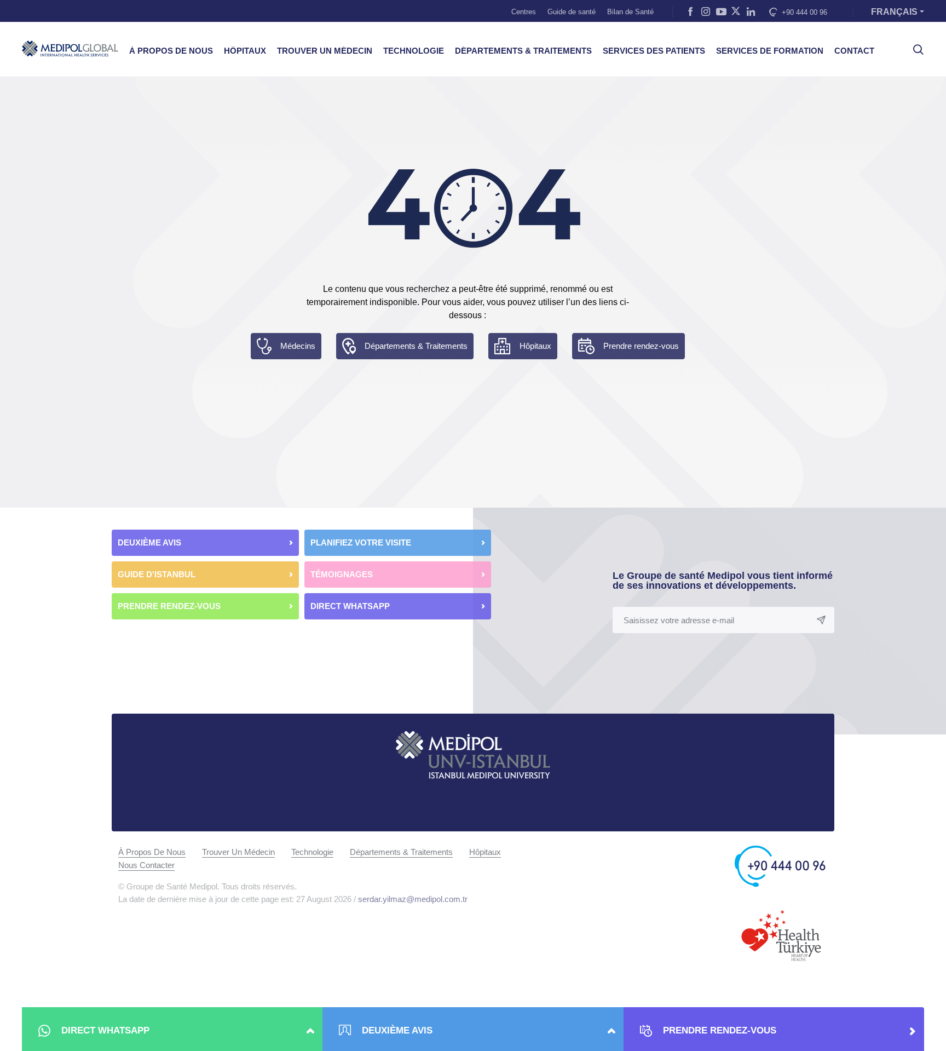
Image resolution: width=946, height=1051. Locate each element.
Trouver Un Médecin (238, 852)
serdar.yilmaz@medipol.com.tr (413, 899)
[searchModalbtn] (914, 45)
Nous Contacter (146, 865)
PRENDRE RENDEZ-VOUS (169, 606)
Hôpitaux (535, 346)
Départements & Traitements (416, 346)
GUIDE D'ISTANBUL (156, 574)
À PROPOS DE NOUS (171, 51)
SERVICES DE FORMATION (769, 51)
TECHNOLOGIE (413, 51)
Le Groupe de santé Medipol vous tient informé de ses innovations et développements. (723, 580)
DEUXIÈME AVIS (149, 542)
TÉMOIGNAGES (341, 574)
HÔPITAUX (245, 51)
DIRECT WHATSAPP (351, 606)
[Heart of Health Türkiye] (781, 934)
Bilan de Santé (630, 12)
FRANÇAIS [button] (894, 11)
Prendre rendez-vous (641, 346)
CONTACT (854, 51)
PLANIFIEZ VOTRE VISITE (360, 542)
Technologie (312, 852)
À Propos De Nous (152, 852)
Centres (523, 12)
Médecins (297, 346)
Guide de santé (571, 12)
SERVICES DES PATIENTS (654, 51)
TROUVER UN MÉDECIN (324, 51)
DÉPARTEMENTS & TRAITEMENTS (523, 51)
